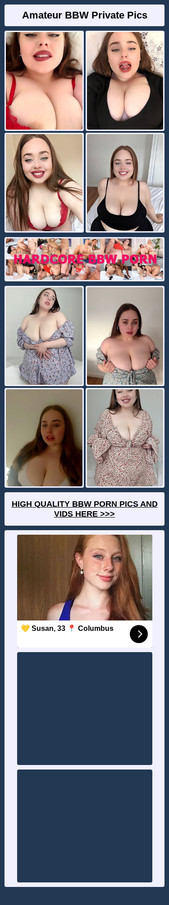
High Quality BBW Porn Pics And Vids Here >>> (85, 508)
